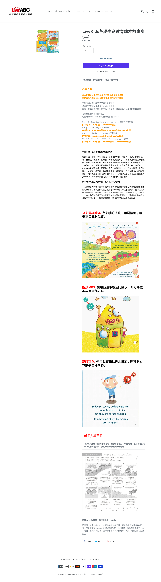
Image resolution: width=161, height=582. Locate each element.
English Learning (83, 11)
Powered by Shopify (96, 574)
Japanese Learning (104, 11)
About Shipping (79, 559)
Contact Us (95, 559)
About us (65, 559)
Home (49, 11)
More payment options (106, 71)
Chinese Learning (63, 11)
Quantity (87, 46)
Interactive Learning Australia (75, 574)
